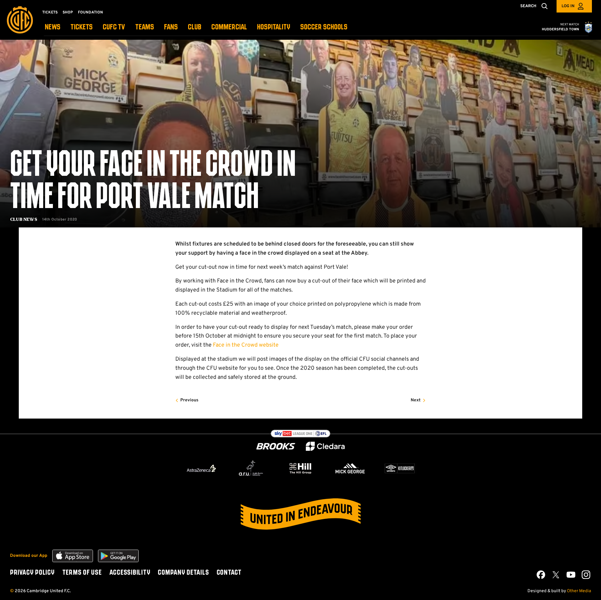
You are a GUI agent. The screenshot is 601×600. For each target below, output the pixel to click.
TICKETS (81, 27)
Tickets (50, 12)
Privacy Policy (32, 573)
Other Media (579, 591)
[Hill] (300, 468)
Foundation (90, 12)
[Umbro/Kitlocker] (399, 468)
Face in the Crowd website (246, 345)
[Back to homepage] (20, 20)
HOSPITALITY (273, 27)
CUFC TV (114, 27)
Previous (189, 400)
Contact (229, 573)
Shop (68, 12)
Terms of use (82, 573)
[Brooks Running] (275, 446)
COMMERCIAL (229, 27)
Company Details (183, 573)
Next (416, 400)
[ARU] (251, 468)
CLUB (194, 27)
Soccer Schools (323, 27)
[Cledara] (325, 446)
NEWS (52, 27)
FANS (171, 27)
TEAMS (144, 27)
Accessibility (130, 573)
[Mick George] (350, 468)
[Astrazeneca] (201, 468)
